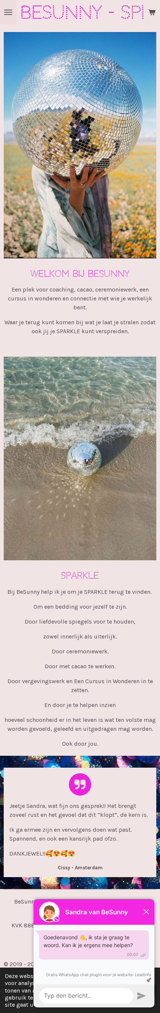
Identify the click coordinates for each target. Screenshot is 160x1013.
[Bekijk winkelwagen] (152, 12)
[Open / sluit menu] (8, 12)
